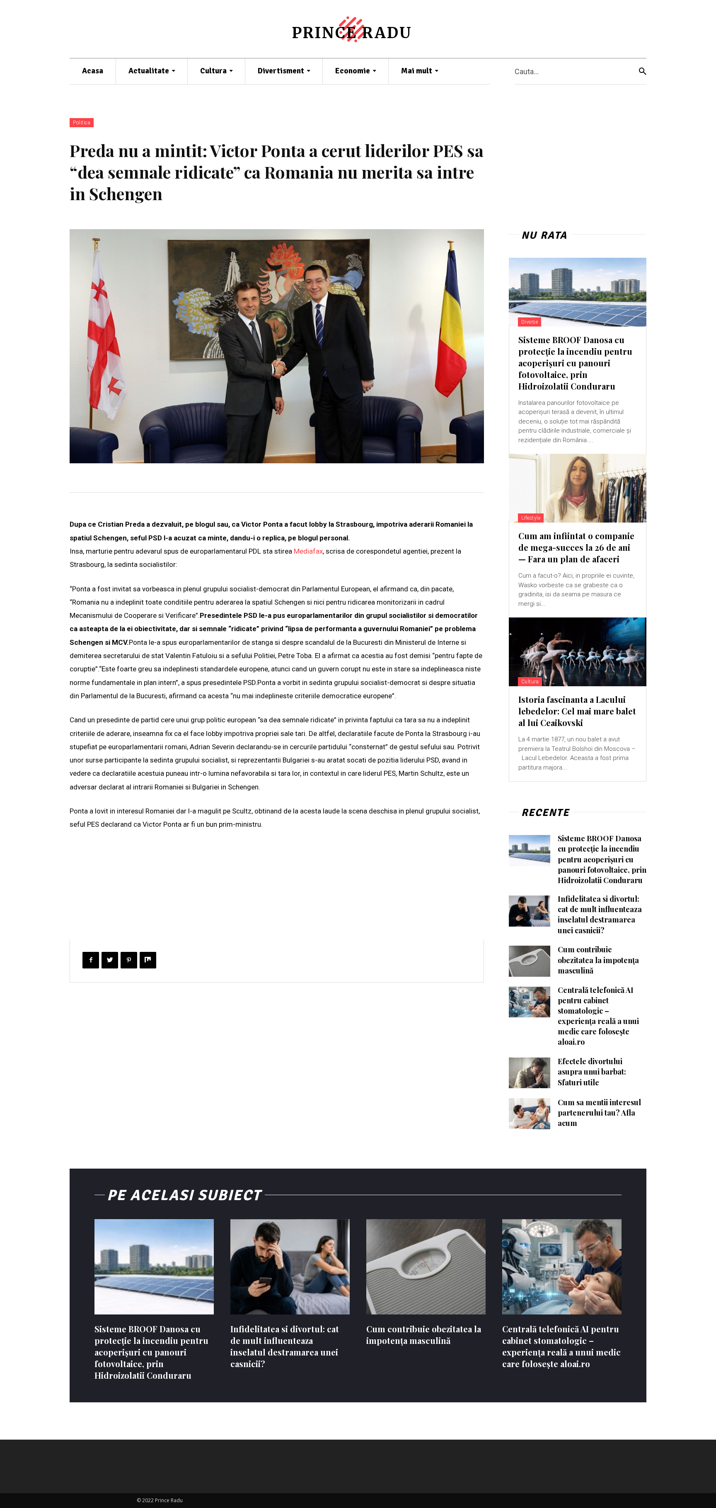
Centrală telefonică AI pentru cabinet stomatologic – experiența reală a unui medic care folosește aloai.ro (598, 1016)
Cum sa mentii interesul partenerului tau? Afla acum (599, 1112)
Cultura (530, 682)
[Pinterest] (129, 960)
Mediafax (308, 551)
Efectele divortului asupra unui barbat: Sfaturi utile (592, 1071)
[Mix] (148, 960)
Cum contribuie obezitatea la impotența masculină (598, 959)
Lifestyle (531, 518)
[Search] (642, 71)
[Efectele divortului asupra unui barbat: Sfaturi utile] (529, 1073)
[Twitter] (110, 960)
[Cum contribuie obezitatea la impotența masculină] (529, 961)
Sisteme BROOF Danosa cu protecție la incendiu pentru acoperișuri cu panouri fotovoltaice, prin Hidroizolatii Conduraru (575, 363)
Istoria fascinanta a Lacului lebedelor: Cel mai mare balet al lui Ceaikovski (577, 711)
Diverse (529, 322)
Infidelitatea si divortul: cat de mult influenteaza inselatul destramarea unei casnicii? (600, 914)
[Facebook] (90, 960)
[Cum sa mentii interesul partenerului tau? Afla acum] (529, 1113)
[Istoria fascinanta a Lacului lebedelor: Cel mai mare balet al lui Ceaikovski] (577, 651)
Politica (81, 123)
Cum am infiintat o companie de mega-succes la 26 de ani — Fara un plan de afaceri (576, 547)
